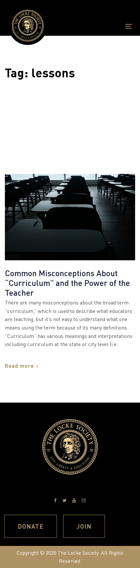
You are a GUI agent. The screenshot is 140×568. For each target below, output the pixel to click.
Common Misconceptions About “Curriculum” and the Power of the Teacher (67, 282)
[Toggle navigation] (111, 26)
